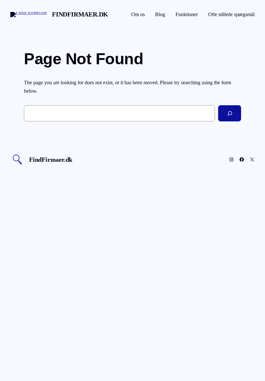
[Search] (229, 113)
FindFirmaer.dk (80, 14)
